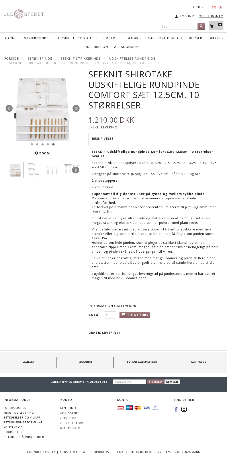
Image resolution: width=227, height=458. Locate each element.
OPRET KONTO (211, 16)
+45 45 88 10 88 (141, 452)
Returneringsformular (23, 422)
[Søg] (201, 26)
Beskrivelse (103, 138)
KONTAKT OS (13, 427)
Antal (95, 315)
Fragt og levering (19, 413)
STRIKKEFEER (13, 432)
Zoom (44, 153)
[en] (220, 5)
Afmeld (172, 382)
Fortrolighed (15, 408)
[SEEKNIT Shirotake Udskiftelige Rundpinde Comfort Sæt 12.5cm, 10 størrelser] (42, 108)
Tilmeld (155, 382)
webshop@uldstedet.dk (103, 452)
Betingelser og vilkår (22, 417)
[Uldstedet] (23, 13)
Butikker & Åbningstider (24, 437)
